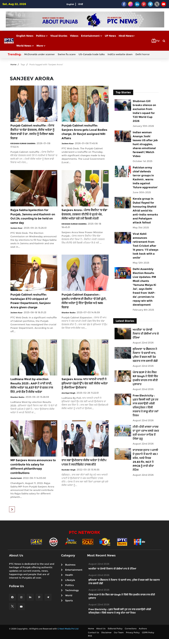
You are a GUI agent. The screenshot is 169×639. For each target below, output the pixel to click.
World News (24, 45)
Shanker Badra (68, 312)
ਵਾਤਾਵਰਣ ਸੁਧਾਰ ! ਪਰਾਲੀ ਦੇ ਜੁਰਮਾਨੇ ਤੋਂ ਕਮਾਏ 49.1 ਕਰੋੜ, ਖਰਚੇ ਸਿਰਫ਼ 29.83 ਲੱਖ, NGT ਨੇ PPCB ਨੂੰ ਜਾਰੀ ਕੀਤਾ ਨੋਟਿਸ (145, 459)
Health (69, 574)
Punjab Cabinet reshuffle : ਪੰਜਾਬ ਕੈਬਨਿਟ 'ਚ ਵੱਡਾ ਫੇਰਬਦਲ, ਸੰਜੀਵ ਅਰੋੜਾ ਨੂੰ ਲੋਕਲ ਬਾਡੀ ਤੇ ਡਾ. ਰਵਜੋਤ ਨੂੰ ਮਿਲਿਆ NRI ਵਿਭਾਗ (32, 132)
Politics (41, 35)
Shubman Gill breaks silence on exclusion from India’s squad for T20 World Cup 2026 (144, 111)
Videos (74, 35)
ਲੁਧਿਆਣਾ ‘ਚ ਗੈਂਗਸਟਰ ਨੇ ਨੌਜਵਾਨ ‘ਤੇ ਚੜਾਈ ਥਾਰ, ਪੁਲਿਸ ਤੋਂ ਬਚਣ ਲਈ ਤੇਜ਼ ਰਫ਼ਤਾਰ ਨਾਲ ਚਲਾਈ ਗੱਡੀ (145, 354)
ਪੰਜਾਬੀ (80, 4)
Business (70, 564)
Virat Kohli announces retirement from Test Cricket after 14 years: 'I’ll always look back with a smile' (145, 245)
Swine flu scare (67, 54)
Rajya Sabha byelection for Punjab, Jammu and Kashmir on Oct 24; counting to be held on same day (32, 216)
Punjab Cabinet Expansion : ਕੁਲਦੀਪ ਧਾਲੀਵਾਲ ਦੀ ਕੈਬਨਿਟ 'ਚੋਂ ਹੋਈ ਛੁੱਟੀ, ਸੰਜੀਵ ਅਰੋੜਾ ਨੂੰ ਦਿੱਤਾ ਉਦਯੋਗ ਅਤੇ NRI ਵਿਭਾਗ (84, 301)
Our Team (119, 632)
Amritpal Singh (68, 393)
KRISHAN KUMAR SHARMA (22, 143)
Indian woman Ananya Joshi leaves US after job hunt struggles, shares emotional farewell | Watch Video (145, 144)
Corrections (130, 628)
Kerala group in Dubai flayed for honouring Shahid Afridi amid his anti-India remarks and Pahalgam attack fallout (145, 210)
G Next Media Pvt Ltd (67, 628)
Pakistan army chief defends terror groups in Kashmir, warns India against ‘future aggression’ (145, 177)
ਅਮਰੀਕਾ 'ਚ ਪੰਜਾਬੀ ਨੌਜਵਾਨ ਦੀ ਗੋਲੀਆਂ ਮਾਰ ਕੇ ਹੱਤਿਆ (146, 333)
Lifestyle (70, 580)
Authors (143, 628)
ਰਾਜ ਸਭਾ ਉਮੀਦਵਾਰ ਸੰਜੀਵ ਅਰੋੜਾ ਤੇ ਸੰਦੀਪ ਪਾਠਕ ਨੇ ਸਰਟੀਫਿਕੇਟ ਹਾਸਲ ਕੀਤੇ (84, 462)
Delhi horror (142, 54)
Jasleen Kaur (68, 143)
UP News (110, 35)
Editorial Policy (115, 628)
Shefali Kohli (16, 478)
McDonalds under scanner (39, 54)
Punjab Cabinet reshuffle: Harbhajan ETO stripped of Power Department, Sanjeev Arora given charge (30, 301)
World (68, 595)
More (40, 45)
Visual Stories (58, 35)
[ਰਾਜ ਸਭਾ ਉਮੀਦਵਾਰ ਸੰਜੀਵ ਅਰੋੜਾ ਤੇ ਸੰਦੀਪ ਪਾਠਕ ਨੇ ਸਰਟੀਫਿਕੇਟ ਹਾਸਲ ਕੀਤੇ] (85, 438)
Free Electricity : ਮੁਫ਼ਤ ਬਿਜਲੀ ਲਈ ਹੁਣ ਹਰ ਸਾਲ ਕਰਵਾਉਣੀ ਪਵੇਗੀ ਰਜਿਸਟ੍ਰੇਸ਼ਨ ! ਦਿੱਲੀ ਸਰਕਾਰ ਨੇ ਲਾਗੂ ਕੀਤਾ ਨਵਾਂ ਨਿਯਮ (145, 405)
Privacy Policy (133, 632)
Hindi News (126, 35)
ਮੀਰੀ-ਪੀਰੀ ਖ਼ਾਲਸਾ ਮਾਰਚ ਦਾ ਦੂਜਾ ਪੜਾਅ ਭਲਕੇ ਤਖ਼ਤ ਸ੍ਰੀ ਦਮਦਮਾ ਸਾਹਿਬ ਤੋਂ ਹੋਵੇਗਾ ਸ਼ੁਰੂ (146, 432)
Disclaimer (106, 632)
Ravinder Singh (68, 470)
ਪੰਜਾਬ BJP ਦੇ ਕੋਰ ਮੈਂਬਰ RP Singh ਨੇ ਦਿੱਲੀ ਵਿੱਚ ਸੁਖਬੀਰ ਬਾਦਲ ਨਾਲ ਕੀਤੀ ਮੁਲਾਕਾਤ (145, 378)
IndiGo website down (120, 54)
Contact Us (93, 632)
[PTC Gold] (87, 541)
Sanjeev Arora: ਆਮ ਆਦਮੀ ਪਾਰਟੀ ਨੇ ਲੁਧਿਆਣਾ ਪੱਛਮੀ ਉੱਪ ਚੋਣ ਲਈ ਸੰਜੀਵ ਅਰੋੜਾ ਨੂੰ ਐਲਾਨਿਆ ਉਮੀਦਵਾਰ (85, 383)
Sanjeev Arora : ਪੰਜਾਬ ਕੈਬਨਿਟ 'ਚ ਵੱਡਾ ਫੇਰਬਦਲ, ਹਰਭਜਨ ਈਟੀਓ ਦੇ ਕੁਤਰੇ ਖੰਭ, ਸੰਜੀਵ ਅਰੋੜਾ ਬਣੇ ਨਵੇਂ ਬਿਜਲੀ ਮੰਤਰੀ (84, 214)
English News (24, 35)
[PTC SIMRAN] (122, 541)
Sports (69, 600)
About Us (100, 628)
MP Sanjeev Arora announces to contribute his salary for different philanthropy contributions (33, 467)
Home (13, 64)
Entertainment (90, 35)
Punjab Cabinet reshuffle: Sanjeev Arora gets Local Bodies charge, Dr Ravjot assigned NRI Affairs (84, 132)
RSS (90, 636)
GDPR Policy (148, 632)
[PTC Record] (53, 541)
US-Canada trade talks (92, 54)
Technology (72, 590)
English (70, 4)
